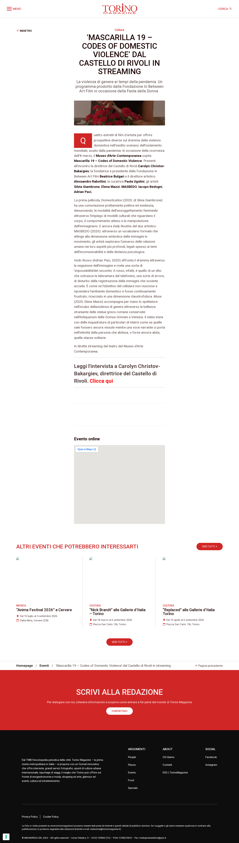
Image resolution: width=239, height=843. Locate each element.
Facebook (211, 757)
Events (132, 772)
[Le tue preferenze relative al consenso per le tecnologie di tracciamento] (6, 837)
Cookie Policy (51, 816)
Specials (133, 788)
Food (131, 780)
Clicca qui (101, 381)
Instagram (211, 764)
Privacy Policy (30, 816)
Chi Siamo (168, 757)
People (132, 757)
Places (132, 764)
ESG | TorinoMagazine (175, 772)
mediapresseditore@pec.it (152, 838)
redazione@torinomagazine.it (105, 829)
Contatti (167, 764)
